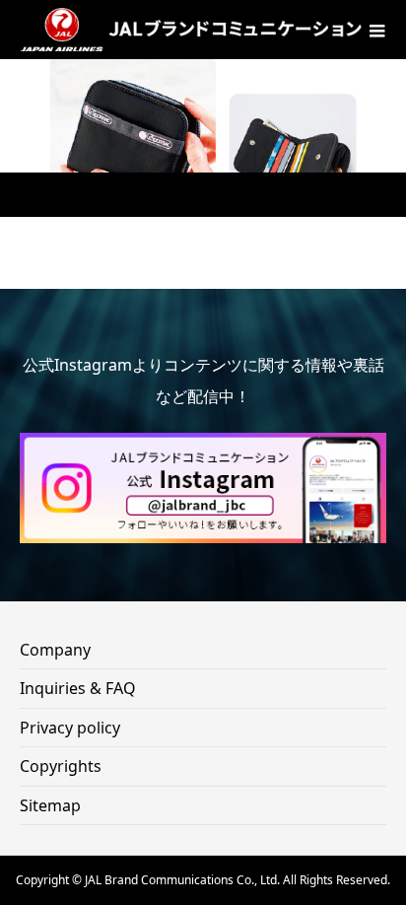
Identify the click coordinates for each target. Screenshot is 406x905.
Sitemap (50, 805)
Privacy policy (70, 727)
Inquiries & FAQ (78, 688)
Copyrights (61, 766)
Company (55, 650)
